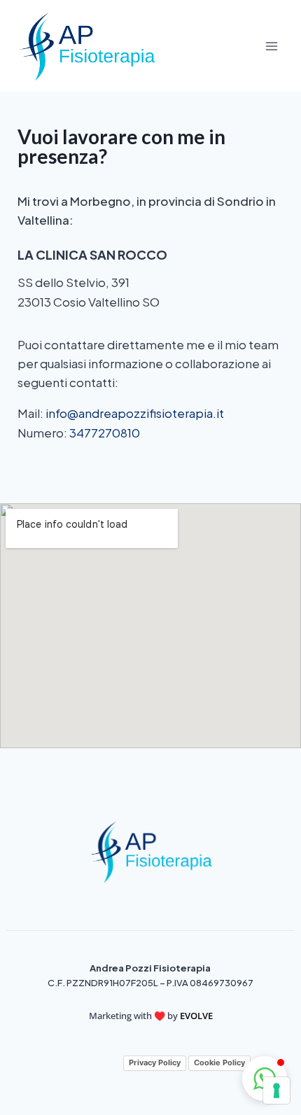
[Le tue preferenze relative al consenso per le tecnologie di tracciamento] (276, 1090)
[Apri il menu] (271, 46)
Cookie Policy (219, 1062)
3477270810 (104, 432)
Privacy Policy (155, 1062)
